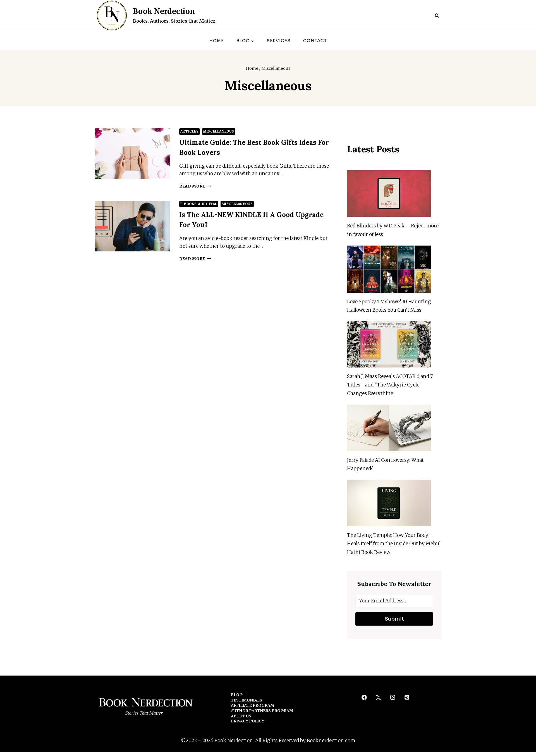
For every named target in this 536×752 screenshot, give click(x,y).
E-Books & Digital (198, 204)
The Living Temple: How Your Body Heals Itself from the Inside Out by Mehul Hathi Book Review (394, 543)
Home (216, 40)
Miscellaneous (218, 131)
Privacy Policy (247, 721)
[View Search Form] (436, 15)
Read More (195, 186)
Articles (189, 131)
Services (279, 40)
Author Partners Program (262, 710)
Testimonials (246, 700)
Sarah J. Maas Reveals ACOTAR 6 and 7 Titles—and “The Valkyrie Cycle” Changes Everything (390, 385)
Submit (394, 619)
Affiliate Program (252, 705)
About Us (241, 716)
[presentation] (132, 153)
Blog (237, 694)
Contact (315, 40)
